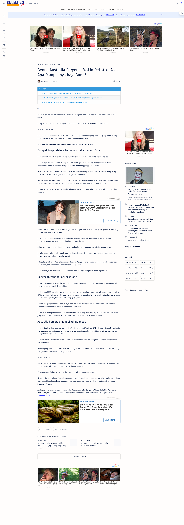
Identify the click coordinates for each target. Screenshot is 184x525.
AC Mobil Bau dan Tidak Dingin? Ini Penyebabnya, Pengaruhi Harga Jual (64, 102)
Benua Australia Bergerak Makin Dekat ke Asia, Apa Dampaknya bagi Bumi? (51, 445)
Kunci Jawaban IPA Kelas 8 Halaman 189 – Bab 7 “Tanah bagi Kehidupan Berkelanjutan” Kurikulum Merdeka (141, 208)
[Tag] (45, 440)
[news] (56, 429)
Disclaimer (133, 290)
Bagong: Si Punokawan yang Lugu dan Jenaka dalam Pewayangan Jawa (139, 191)
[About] (4, 52)
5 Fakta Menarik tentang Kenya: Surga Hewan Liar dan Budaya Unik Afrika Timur (67, 93)
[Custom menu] (4, 30)
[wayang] (132, 186)
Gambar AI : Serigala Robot (138, 240)
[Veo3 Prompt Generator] (76, 9)
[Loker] (90, 9)
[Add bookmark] (111, 81)
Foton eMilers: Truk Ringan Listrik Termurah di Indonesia (94, 444)
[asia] (40, 429)
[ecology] (48, 429)
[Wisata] (111, 9)
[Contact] (4, 45)
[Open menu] (4, 3)
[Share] (117, 81)
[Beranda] (4, 16)
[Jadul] (96, 9)
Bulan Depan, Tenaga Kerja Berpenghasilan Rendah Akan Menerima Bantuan (140, 230)
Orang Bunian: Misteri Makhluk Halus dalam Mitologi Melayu (140, 220)
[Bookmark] (181, 3)
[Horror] (63, 9)
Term (126, 290)
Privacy (141, 290)
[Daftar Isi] (119, 9)
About (147, 290)
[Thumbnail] (73, 442)
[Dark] (177, 3)
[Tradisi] (103, 9)
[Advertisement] (140, 91)
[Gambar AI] (133, 237)
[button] (63, 429)
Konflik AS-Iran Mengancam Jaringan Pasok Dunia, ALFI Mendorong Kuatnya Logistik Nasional (71, 98)
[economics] (133, 225)
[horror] (132, 216)
